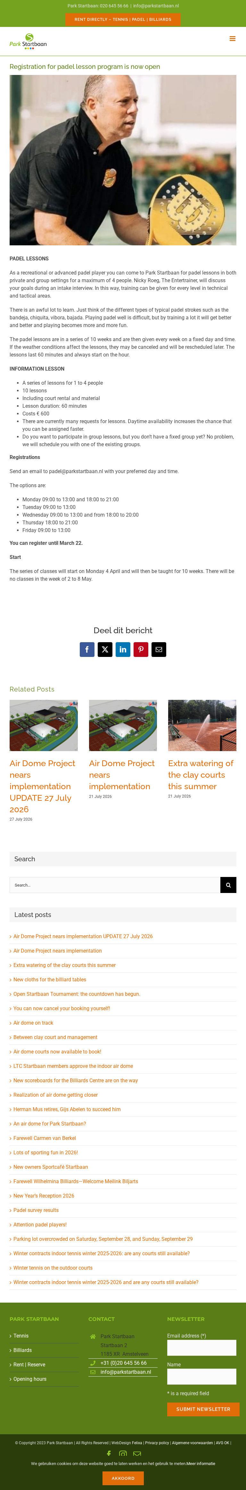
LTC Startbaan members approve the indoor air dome (73, 1066)
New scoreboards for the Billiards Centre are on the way (75, 1080)
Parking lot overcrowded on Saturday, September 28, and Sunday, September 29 (103, 1239)
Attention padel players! (40, 1225)
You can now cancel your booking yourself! (61, 1008)
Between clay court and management (55, 1037)
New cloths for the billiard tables (49, 980)
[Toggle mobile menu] (233, 38)
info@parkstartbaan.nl (156, 5)
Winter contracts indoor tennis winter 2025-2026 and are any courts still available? (106, 1282)
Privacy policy (157, 1443)
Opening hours (29, 1379)
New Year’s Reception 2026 (43, 1196)
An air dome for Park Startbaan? (49, 1124)
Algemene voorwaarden (192, 1443)
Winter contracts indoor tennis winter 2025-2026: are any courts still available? (101, 1253)
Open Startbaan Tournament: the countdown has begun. (76, 994)
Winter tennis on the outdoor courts (53, 1268)
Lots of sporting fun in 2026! (45, 1153)
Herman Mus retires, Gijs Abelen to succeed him (67, 1109)
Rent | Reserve (29, 1365)
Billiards (22, 1350)
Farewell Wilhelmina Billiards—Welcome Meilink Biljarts (75, 1181)
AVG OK (222, 1443)
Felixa (137, 1443)
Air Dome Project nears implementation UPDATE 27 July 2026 (42, 786)
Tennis (21, 1336)
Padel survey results (36, 1210)
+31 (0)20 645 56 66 (124, 1363)
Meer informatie (200, 1463)
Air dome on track (33, 1023)
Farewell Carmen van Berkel (44, 1138)
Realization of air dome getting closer (55, 1095)
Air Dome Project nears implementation (57, 951)
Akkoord (123, 1478)
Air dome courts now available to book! (57, 1052)
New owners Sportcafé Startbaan (50, 1167)
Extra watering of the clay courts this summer (200, 774)
